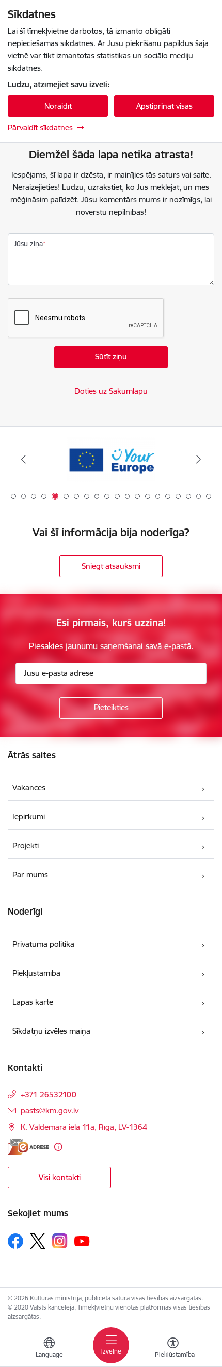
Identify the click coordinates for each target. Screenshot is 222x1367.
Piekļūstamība (36, 973)
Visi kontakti (60, 1177)
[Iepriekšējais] (23, 459)
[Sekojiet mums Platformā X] (37, 1241)
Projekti (25, 845)
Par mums (30, 874)
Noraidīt (58, 106)
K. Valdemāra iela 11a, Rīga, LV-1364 (84, 1127)
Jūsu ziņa (28, 243)
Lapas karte (32, 1002)
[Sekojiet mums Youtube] (82, 1240)
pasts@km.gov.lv (49, 1110)
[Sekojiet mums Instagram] (60, 1240)
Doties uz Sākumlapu (111, 391)
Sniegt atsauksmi (111, 566)
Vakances (28, 787)
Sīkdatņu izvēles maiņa (51, 1031)
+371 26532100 (48, 1094)
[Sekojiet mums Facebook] (15, 1241)
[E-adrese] (28, 1146)
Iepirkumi (28, 816)
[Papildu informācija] (58, 1147)
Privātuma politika (43, 944)
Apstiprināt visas (164, 106)
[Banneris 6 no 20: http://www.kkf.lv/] (110, 459)
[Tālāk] (198, 459)
